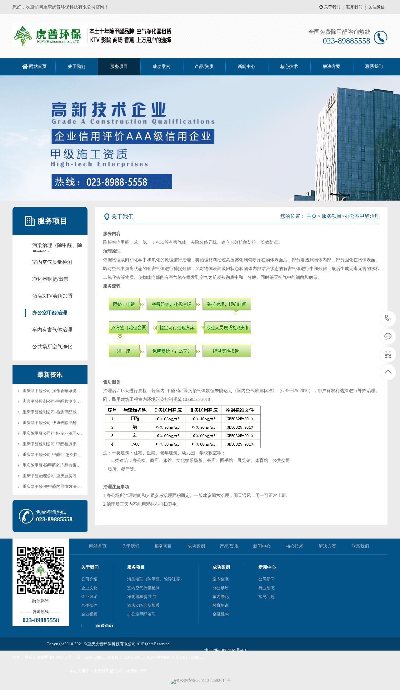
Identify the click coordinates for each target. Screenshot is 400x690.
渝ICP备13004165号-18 (225, 650)
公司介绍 (89, 579)
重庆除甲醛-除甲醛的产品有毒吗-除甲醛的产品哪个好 (70, 465)
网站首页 (38, 66)
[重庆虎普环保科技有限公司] (92, 35)
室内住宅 (220, 579)
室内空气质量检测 (52, 262)
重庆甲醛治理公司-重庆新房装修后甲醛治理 (61, 475)
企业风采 (89, 596)
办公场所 (220, 587)
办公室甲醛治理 (49, 312)
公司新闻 (266, 579)
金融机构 (220, 614)
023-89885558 (97, 657)
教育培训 (220, 605)
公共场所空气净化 (52, 346)
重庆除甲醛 (136, 670)
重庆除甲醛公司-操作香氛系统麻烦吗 (55, 390)
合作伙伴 (89, 605)
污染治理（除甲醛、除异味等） (57, 246)
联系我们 (354, 7)
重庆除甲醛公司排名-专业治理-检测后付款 (60, 433)
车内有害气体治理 (52, 329)
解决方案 (331, 66)
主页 (312, 216)
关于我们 (332, 7)
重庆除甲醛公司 (108, 670)
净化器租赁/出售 (50, 279)
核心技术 (289, 66)
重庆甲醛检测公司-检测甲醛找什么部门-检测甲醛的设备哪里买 (78, 412)
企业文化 (89, 587)
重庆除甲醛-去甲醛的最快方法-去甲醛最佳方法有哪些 (70, 486)
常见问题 (266, 596)
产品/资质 (204, 66)
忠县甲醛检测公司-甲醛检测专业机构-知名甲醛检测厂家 (72, 401)
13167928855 (192, 657)
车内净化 (220, 596)
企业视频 (89, 614)
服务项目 (119, 66)
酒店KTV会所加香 (52, 296)
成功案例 (161, 66)
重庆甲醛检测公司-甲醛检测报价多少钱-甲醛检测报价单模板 (76, 444)
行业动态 (266, 587)
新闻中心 (246, 66)
